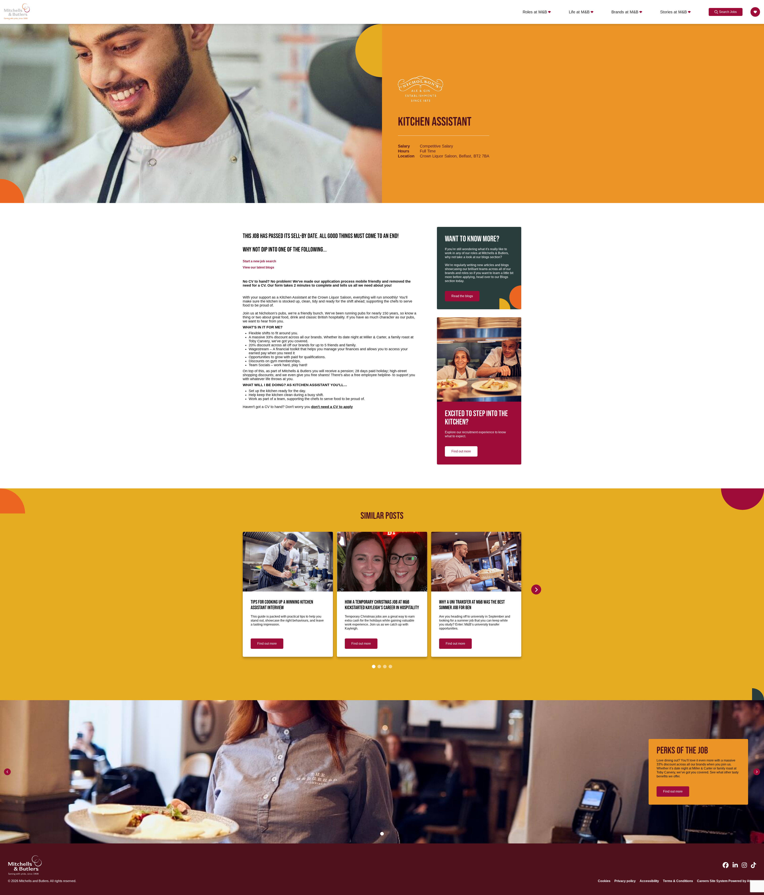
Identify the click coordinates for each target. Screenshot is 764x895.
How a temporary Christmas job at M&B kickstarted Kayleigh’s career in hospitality (382, 605)
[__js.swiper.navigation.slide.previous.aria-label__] (7, 771)
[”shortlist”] (755, 12)
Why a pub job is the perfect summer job (566, 602)
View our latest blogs (258, 267)
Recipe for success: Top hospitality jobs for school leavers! (663, 605)
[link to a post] (288, 561)
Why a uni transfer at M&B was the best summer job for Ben (472, 605)
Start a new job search (259, 261)
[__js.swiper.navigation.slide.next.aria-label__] (536, 589)
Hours (403, 151)
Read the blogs (462, 296)
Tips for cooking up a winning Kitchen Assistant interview (282, 605)
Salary (404, 146)
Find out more (461, 451)
